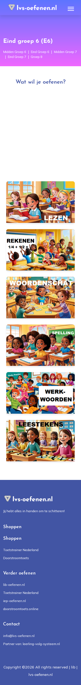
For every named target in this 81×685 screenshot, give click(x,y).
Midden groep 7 (65, 52)
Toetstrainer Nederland (20, 550)
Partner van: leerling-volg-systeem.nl (31, 644)
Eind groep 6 (40, 52)
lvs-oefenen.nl (40, 674)
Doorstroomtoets (16, 558)
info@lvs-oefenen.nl (18, 636)
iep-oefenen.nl (14, 601)
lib (73, 667)
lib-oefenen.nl (14, 585)
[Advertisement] (40, 130)
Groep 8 (36, 57)
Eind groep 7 (17, 57)
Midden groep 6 (14, 52)
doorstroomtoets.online (20, 609)
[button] (70, 8)
